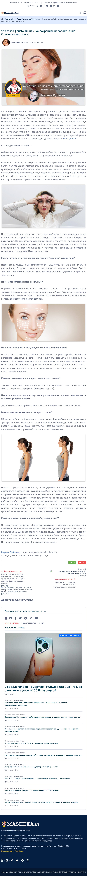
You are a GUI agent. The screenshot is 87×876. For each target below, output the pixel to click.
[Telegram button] (51, 5)
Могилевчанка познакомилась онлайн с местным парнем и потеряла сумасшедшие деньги (43, 755)
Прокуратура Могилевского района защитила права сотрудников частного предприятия (42, 717)
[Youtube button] (58, 5)
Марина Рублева (68, 138)
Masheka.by (9, 19)
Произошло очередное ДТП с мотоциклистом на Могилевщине (31, 743)
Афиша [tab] (41, 623)
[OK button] (37, 5)
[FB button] (44, 5)
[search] (80, 13)
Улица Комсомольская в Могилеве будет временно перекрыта (31, 767)
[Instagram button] (54, 5)
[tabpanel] (43, 716)
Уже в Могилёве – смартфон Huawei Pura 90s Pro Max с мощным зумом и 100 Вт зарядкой (43, 688)
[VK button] (41, 5)
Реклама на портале (51, 3)
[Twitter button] (47, 5)
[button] (84, 13)
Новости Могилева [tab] (12, 623)
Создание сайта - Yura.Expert (12, 851)
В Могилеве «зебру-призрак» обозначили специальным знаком (32, 790)
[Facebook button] (12, 860)
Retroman (15, 42)
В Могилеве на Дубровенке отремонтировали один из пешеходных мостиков (37, 778)
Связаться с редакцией (68, 3)
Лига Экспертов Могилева (28, 19)
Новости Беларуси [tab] (29, 623)
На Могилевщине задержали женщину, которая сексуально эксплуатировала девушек (41, 802)
